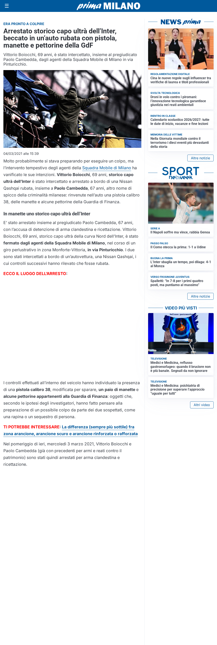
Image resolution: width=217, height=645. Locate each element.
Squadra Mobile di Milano (106, 167)
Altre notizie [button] (200, 158)
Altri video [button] (202, 405)
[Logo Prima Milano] (108, 6)
